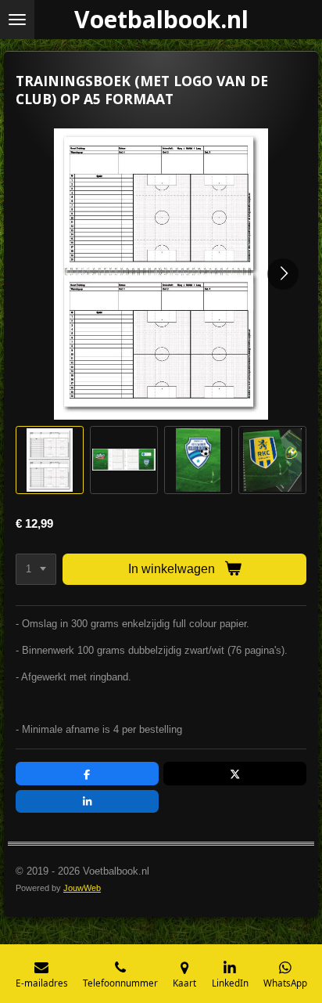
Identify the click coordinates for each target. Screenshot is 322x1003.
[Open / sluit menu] (17, 19)
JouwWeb (82, 888)
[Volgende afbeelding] (283, 274)
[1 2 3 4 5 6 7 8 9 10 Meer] (36, 570)
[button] (50, 460)
